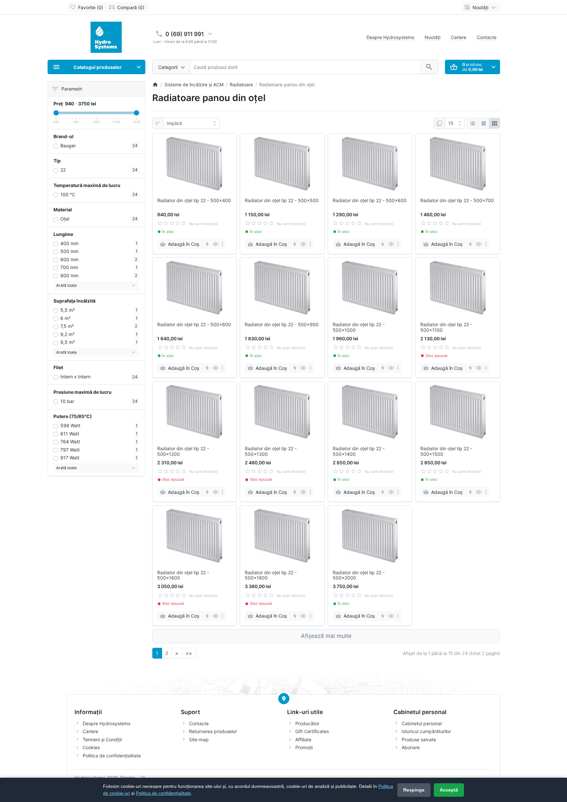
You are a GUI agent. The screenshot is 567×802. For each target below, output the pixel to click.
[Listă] (472, 123)
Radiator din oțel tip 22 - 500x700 (457, 200)
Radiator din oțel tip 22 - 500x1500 (446, 451)
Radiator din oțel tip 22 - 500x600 (370, 200)
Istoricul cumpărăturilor (426, 731)
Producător (307, 723)
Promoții (304, 747)
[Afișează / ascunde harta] (283, 698)
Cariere (458, 37)
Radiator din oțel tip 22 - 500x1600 (183, 575)
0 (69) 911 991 (184, 34)
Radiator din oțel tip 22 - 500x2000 (359, 575)
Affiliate (303, 739)
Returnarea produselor (213, 731)
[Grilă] (483, 123)
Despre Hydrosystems (390, 37)
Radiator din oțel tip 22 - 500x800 (194, 324)
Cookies (91, 747)
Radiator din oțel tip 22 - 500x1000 (359, 327)
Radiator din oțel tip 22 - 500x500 (282, 200)
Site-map (199, 739)
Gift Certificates (312, 731)
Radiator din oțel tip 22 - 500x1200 (183, 451)
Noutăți (432, 37)
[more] (222, 244)
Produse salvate (419, 739)
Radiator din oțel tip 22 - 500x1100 (446, 327)
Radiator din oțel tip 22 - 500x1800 (271, 575)
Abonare (411, 747)
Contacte (486, 37)
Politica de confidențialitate (112, 755)
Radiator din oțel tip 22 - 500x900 (282, 324)
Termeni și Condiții (102, 739)
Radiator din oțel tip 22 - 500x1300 (271, 451)
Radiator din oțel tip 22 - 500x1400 (359, 451)
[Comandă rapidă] (206, 244)
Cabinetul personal (422, 723)
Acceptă (449, 789)
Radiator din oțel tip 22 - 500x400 (194, 200)
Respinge (414, 789)
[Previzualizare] (215, 244)
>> (189, 653)
